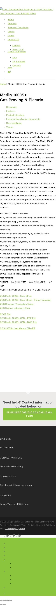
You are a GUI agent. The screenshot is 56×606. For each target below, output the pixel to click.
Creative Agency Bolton (15, 529)
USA (14, 575)
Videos (9, 127)
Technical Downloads (16, 547)
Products (10, 543)
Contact (16, 563)
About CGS (11, 559)
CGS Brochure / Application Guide (16, 304)
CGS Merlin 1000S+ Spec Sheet (16, 296)
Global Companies (15, 571)
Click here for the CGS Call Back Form (30, 414)
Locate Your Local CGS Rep (14, 504)
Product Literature (15, 115)
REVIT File (5, 314)
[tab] (31, 107)
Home (3, 84)
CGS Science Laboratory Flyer (15, 308)
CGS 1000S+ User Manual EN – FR (17, 328)
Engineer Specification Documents (23, 119)
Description (11, 107)
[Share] (7, 600)
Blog (8, 587)
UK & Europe (18, 579)
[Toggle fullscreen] (4, 600)
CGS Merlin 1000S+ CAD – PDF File (18, 318)
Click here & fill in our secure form (16, 485)
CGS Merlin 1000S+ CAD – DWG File (18, 322)
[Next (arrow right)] (4, 604)
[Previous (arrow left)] (1, 604)
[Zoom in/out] (1, 600)
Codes (9, 555)
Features (10, 111)
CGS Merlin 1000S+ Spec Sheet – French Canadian (25, 300)
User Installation (14, 123)
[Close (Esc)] (10, 600)
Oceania (16, 583)
